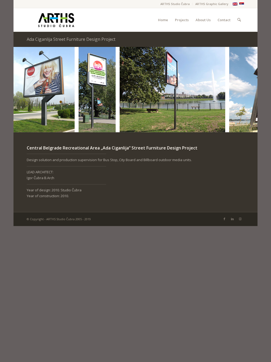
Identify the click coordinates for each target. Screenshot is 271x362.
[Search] (239, 20)
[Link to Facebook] (224, 219)
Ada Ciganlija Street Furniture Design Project (71, 39)
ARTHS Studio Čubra (175, 4)
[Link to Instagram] (240, 219)
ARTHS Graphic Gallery (211, 4)
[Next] (246, 90)
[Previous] (25, 90)
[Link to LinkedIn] (232, 219)
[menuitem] (175, 4)
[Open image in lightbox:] (69, 126)
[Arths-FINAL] (56, 20)
